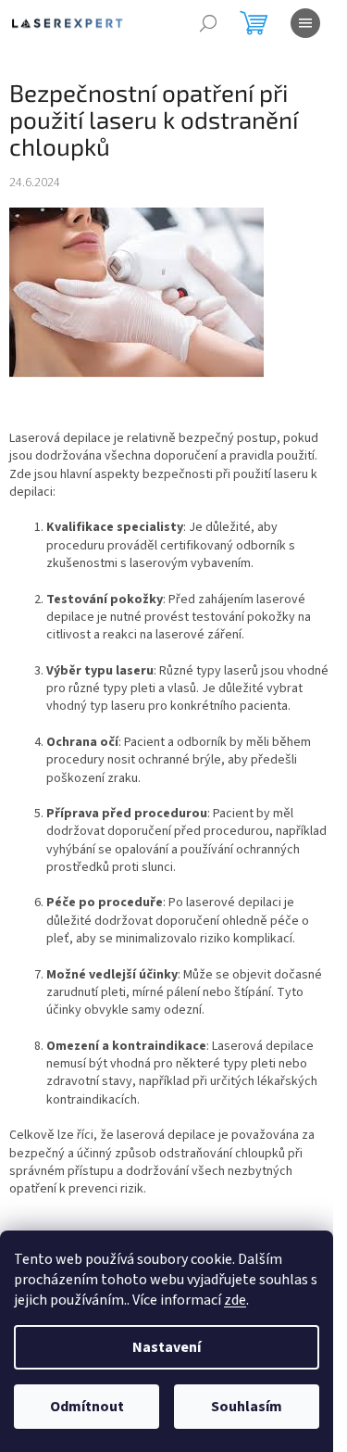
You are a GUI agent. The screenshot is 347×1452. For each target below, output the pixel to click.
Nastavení (166, 1347)
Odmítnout (87, 1406)
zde (235, 1300)
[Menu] (305, 23)
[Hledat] (208, 23)
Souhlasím (246, 1406)
